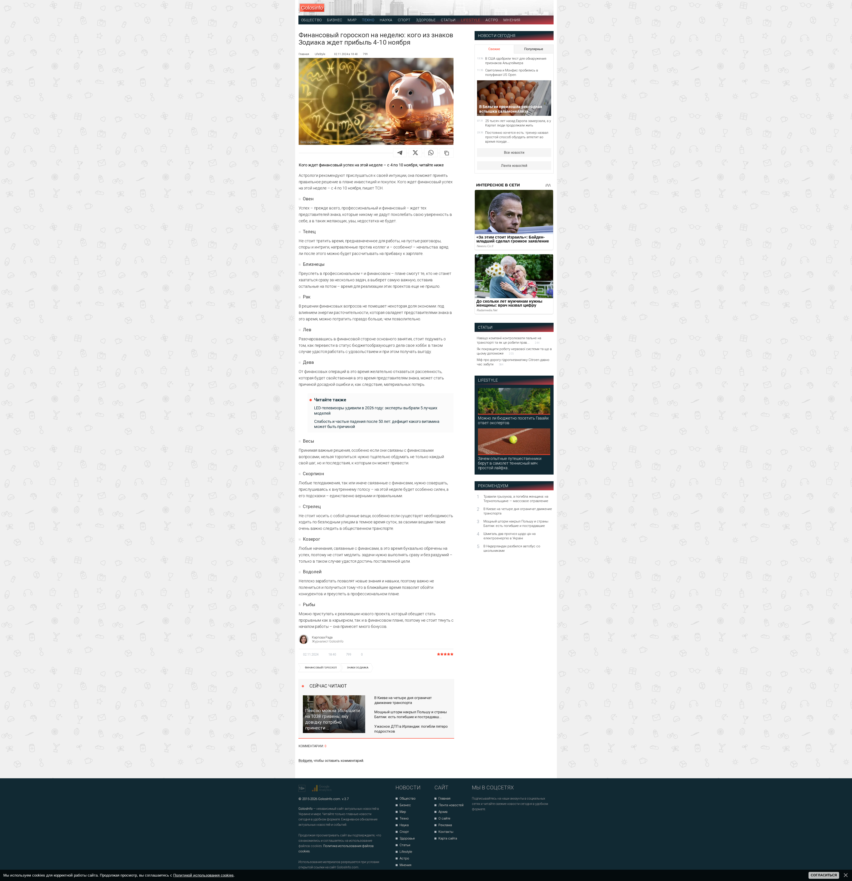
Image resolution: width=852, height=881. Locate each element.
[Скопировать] (447, 153)
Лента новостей (514, 166)
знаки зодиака (357, 667)
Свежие (494, 49)
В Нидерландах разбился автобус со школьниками (511, 548)
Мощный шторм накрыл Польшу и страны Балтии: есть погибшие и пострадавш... (410, 714)
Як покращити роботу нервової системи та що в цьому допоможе (514, 351)
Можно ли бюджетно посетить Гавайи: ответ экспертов (513, 420)
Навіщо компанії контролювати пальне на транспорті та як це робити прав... (509, 340)
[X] (415, 152)
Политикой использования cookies (203, 875)
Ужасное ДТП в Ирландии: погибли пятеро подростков (411, 728)
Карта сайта (447, 838)
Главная (444, 798)
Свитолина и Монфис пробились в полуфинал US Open (511, 72)
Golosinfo (312, 8)
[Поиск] (530, 8)
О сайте (444, 818)
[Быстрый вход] (546, 8)
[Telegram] (399, 152)
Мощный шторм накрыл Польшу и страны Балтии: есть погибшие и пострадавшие (515, 523)
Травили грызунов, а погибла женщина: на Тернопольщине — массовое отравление (515, 499)
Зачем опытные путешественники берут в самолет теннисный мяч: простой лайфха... (509, 463)
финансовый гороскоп (321, 667)
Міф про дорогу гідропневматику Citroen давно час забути (513, 362)
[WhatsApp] (431, 152)
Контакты (445, 832)
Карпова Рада (322, 637)
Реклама (445, 825)
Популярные (533, 49)
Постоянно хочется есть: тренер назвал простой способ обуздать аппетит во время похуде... (516, 137)
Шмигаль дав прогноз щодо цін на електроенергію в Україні (509, 536)
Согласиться (824, 875)
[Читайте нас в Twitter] (490, 821)
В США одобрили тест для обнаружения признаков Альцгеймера (515, 61)
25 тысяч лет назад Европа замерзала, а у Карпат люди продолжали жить (518, 123)
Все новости (514, 152)
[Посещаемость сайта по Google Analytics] (322, 788)
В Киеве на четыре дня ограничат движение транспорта (403, 700)
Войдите (305, 761)
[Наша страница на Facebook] (476, 821)
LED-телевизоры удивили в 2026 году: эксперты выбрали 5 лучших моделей (375, 410)
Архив (443, 812)
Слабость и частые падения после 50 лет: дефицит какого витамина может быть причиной (376, 424)
